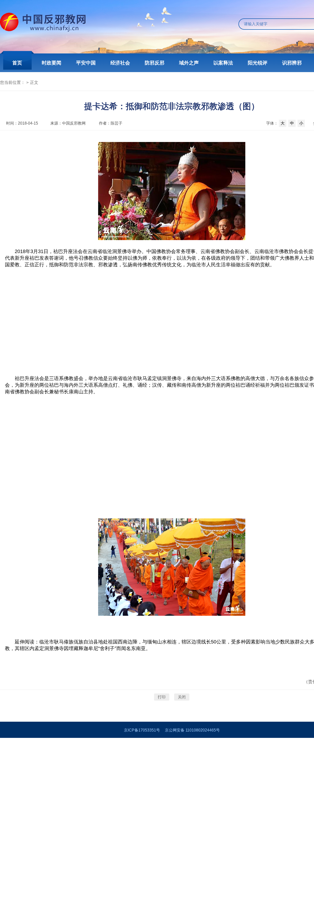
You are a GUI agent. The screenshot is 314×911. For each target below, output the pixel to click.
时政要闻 (51, 62)
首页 (17, 62)
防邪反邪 (154, 62)
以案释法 (223, 62)
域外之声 (189, 62)
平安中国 (86, 62)
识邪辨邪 (292, 62)
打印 (162, 697)
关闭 (182, 697)
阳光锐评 (257, 62)
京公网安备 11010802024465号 (192, 730)
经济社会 (120, 62)
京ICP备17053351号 (142, 730)
